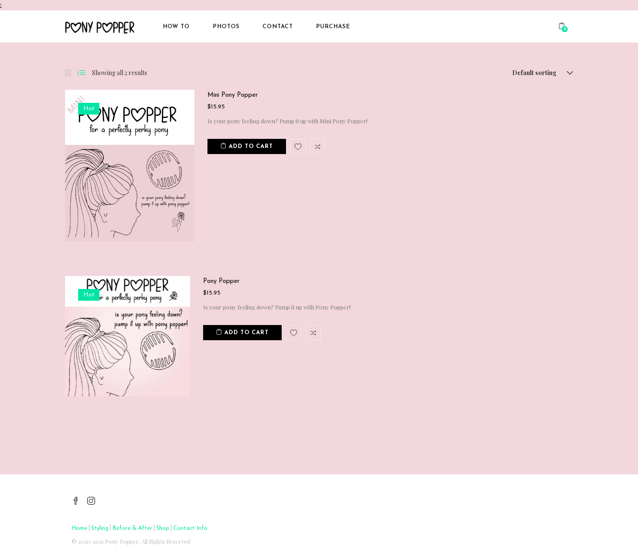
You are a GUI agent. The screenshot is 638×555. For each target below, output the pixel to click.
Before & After (132, 528)
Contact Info (190, 528)
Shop (162, 528)
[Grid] (68, 73)
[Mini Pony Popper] (129, 165)
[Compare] (317, 146)
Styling (100, 528)
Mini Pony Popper (232, 95)
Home (79, 528)
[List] (82, 73)
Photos (226, 27)
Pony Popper (221, 281)
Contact (278, 27)
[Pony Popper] (127, 335)
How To (176, 27)
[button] (563, 27)
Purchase (333, 27)
